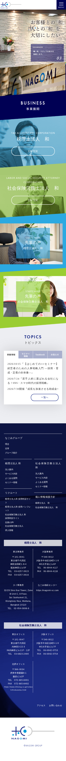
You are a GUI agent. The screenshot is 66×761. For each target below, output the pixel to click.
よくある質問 (11, 478)
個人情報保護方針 (45, 497)
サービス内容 (11, 474)
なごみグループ (14, 438)
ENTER (33, 151)
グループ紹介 (11, 453)
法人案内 (9, 469)
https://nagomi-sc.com (47, 590)
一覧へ (44, 397)
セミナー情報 (11, 482)
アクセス (41, 705)
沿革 (7, 448)
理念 (7, 444)
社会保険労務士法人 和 (46, 507)
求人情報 (9, 530)
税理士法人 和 (13, 463)
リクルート (11, 493)
